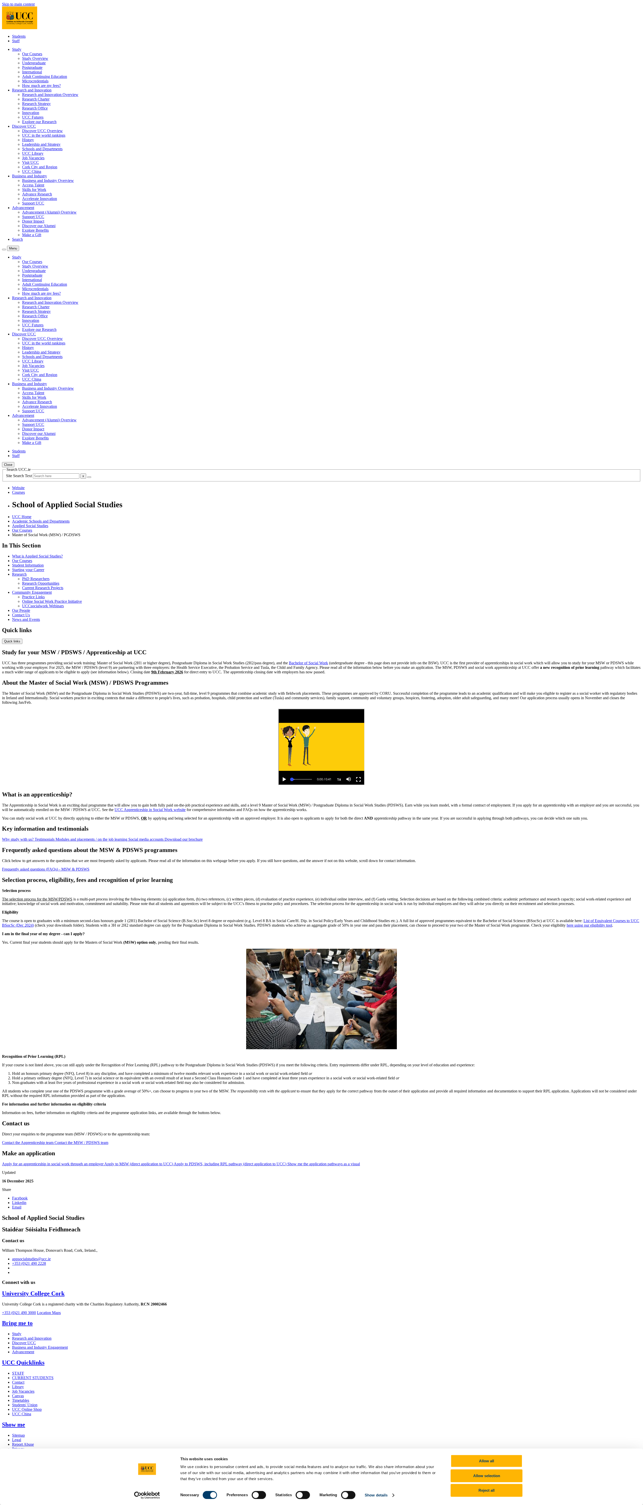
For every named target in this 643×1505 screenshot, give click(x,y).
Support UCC (33, 203)
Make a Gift (31, 235)
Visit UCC (30, 162)
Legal (16, 1440)
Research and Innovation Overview (50, 94)
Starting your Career (28, 570)
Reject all (486, 1490)
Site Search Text (19, 476)
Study (16, 1334)
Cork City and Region (39, 167)
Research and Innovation (31, 1338)
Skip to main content (18, 4)
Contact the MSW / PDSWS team (81, 1142)
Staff (16, 41)
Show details (376, 1495)
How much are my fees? (41, 85)
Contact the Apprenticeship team (28, 1142)
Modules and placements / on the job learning (92, 839)
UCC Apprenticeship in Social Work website (150, 810)
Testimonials (45, 839)
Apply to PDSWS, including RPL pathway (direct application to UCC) (230, 1164)
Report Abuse (23, 1444)
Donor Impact (33, 221)
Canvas (18, 1396)
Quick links (12, 641)
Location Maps (49, 1313)
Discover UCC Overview (42, 131)
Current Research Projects (42, 588)
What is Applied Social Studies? (37, 556)
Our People (21, 610)
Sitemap (18, 1435)
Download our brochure (184, 839)
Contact (18, 1382)
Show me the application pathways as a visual (323, 1164)
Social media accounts (146, 839)
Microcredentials (35, 81)
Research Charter (35, 99)
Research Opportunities (40, 583)
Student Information (28, 565)
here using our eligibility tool (589, 925)
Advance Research (37, 194)
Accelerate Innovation (39, 198)
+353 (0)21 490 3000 (19, 1313)
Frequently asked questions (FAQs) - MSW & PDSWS (45, 869)
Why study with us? (18, 839)
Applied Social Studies (30, 526)
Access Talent (33, 185)
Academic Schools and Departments (41, 521)
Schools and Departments (42, 149)
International (32, 72)
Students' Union (24, 1405)
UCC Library (32, 153)
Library (18, 1387)
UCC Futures (32, 117)
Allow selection (486, 1476)
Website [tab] (18, 488)
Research (19, 574)
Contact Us (21, 615)
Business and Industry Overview (48, 180)
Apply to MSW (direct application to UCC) (139, 1164)
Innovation (30, 113)
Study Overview (35, 58)
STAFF (18, 1373)
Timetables (20, 1400)
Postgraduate (32, 67)
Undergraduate (34, 63)
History (28, 140)
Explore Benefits (35, 230)
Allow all (486, 1461)
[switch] (259, 1495)
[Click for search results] (89, 477)
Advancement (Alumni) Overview (49, 212)
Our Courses (32, 54)
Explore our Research (39, 122)
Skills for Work (34, 189)
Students (19, 36)
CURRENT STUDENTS (32, 1378)
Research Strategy (36, 104)
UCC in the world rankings (43, 135)
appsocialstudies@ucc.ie (31, 1259)
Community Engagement (32, 592)
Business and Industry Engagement (40, 1347)
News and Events (26, 619)
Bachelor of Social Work (308, 663)
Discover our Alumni (39, 226)
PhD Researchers (35, 579)
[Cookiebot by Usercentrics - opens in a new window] (147, 1495)
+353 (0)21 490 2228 (29, 1263)
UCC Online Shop (27, 1409)
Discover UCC (24, 1343)
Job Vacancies (33, 158)
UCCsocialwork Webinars (43, 606)
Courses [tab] (18, 492)
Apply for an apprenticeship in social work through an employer (53, 1164)
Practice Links (33, 597)
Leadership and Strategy (41, 144)
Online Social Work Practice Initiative (52, 601)
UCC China (31, 171)
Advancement (23, 1352)
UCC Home (21, 517)
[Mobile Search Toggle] (4, 249)
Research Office (35, 108)
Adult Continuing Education (44, 76)
